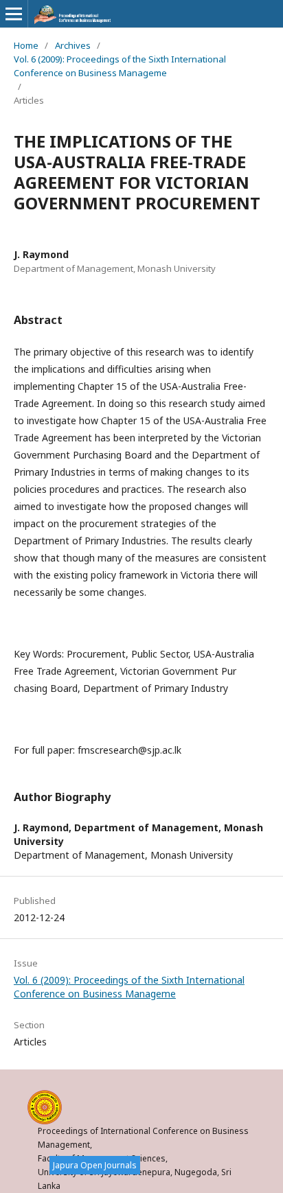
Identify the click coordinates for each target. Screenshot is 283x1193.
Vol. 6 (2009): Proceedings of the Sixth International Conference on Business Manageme (120, 66)
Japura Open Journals (95, 1165)
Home (26, 45)
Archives (73, 45)
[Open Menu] (13, 13)
